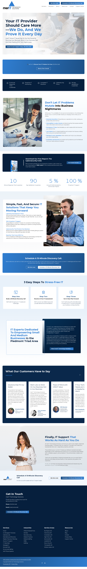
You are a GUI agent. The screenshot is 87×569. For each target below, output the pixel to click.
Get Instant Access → (74, 162)
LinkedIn (45, 563)
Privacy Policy (14, 564)
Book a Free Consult (43, 68)
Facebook (42, 563)
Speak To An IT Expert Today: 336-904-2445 (19, 46)
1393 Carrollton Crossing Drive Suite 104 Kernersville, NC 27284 (17, 559)
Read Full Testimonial (8, 405)
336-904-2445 (54, 3)
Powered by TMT (7, 564)
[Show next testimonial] (79, 374)
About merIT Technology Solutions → (61, 348)
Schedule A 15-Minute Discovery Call (72, 3)
